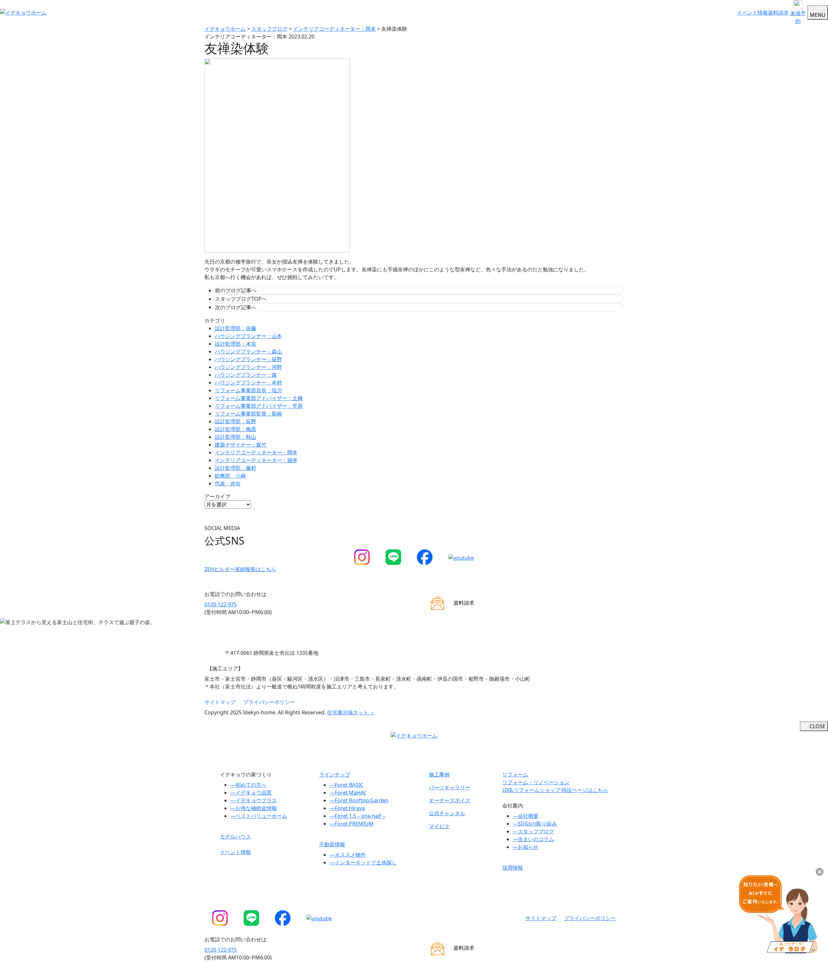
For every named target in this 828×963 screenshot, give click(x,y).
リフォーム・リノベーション (536, 782)
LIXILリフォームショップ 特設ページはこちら (555, 790)
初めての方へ (248, 784)
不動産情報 (332, 844)
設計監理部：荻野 (235, 421)
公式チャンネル (447, 813)
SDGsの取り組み (535, 823)
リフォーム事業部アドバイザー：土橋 (259, 398)
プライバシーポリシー (269, 702)
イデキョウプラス (253, 800)
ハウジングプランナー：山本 (248, 336)
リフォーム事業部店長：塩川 (248, 390)
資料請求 (778, 12)
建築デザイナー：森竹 (241, 444)
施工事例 (439, 774)
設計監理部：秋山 (235, 436)
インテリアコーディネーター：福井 (256, 460)
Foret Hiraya (347, 808)
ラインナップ (334, 774)
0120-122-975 (220, 604)
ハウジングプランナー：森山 (248, 351)
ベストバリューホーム (258, 815)
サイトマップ (219, 702)
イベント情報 (752, 12)
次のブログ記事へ (235, 307)
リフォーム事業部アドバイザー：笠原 (259, 405)
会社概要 (526, 815)
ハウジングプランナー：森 (246, 374)
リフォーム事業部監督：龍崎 (248, 413)
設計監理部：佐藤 (235, 328)
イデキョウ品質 (251, 792)
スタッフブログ (533, 831)
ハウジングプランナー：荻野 (248, 359)
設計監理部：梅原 (235, 429)
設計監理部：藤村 (235, 467)
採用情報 (512, 867)
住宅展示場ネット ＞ (351, 712)
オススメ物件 (348, 854)
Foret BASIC (346, 784)
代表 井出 (228, 483)
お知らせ (526, 846)
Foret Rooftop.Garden (359, 800)
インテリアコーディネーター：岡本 (256, 452)
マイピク (439, 826)
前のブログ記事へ (235, 290)
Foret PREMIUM (352, 823)
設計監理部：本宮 (235, 343)
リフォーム (515, 774)
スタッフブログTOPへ (241, 298)
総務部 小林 (230, 475)
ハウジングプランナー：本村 (248, 382)
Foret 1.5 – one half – (357, 815)
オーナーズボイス (449, 800)
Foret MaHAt (348, 792)
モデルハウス (235, 836)
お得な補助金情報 (253, 808)
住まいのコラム (533, 839)
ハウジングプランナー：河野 (248, 367)
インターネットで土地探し (363, 862)
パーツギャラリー (449, 787)
